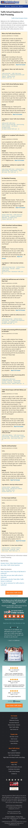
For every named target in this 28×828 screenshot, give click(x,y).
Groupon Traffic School (7, 214)
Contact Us (14, 773)
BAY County (4, 172)
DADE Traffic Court (13, 550)
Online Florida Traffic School (8, 169)
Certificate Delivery (19, 169)
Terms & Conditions (10, 816)
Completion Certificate (7, 380)
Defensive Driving (14, 720)
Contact (8, 6)
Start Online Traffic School (14, 592)
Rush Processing (5, 74)
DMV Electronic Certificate (16, 488)
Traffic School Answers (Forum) (14, 767)
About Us (14, 750)
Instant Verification (6, 126)
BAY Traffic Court (12, 172)
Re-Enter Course (14, 736)
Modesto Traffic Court (7, 77)
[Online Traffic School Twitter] (15, 780)
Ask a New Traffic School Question (10, 565)
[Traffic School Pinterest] (18, 780)
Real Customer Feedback (14, 753)
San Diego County (6, 438)
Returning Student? (14, 596)
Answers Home (5, 563)
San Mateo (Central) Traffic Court (9, 129)
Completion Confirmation (16, 216)
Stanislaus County (11, 76)
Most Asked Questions (16, 563)
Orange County (5, 270)
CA (13, 77)
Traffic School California (7, 435)
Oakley (3, 490)
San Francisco (14, 126)
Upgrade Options (15, 487)
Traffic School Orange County (8, 267)
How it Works (14, 743)
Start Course (14, 739)
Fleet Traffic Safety (14, 727)
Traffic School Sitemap (14, 771)
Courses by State (14, 741)
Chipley (20, 170)
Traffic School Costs (17, 214)
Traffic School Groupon (19, 435)
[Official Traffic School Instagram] (12, 780)
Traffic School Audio (14, 436)
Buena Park (9, 382)
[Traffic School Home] (10, 2)
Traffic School (14, 718)
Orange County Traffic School (8, 379)
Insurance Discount (14, 722)
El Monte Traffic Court (7, 219)
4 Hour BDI (12, 549)
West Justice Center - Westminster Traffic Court (12, 271)
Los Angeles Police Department (17, 320)
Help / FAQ (14, 764)
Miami (17, 549)
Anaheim (18, 268)
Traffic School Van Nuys (7, 319)
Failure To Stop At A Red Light (9, 124)
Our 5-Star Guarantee (14, 755)
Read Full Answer (20, 64)
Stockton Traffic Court (7, 491)
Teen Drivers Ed (14, 729)
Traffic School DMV (6, 73)
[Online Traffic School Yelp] (6, 780)
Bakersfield (4, 217)
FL (17, 172)
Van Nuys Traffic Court (7, 323)
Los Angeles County (12, 217)
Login (21, 6)
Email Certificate (14, 170)
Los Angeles (4, 322)
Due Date (12, 268)
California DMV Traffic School (8, 123)
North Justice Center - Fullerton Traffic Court (12, 383)
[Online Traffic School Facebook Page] (9, 780)
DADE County (5, 550)
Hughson (4, 76)
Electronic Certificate (16, 548)
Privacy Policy (19, 816)
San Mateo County (6, 127)
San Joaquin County (10, 490)
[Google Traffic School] (21, 780)
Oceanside (22, 436)
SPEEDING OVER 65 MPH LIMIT (17, 74)
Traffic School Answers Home (19, 18)
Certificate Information (14, 769)
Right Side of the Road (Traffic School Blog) (14, 757)
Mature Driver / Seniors (14, 725)
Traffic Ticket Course (16, 73)
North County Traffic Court (17, 438)
